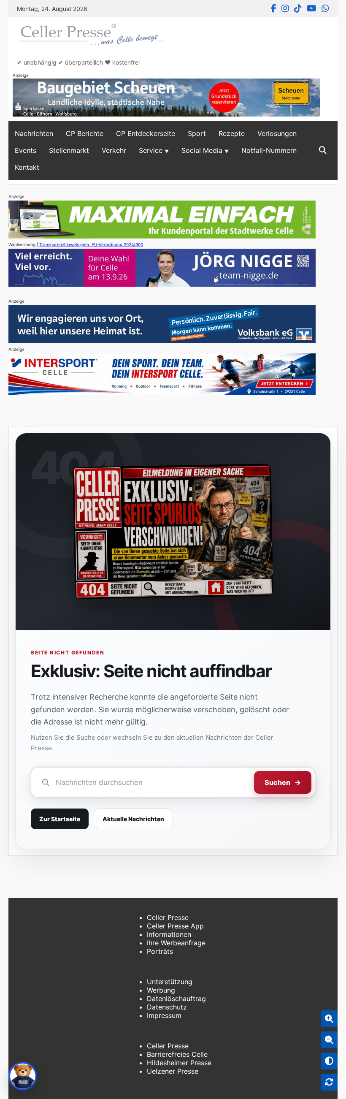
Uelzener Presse (172, 1071)
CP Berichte (84, 133)
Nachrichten (34, 133)
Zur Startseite (59, 818)
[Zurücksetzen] (329, 1082)
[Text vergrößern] (329, 1018)
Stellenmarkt (69, 150)
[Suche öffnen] (323, 150)
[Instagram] (285, 8)
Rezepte (232, 133)
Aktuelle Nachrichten (133, 818)
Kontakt (27, 167)
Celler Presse (168, 917)
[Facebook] (273, 8)
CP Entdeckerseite (145, 133)
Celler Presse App (175, 926)
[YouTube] (311, 8)
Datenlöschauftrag (176, 998)
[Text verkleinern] (329, 1039)
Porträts (160, 951)
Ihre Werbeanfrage (176, 943)
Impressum (164, 1015)
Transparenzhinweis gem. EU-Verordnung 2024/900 (91, 244)
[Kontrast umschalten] (329, 1061)
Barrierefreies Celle (177, 1054)
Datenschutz (167, 1007)
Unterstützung (169, 981)
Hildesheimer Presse (179, 1062)
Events (25, 150)
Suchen (283, 782)
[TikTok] (298, 8)
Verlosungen (277, 133)
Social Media (201, 150)
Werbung (161, 990)
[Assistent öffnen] (22, 1076)
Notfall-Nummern (269, 150)
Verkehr (114, 150)
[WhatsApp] (325, 8)
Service (150, 150)
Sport (197, 133)
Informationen (169, 934)
